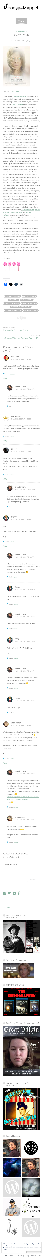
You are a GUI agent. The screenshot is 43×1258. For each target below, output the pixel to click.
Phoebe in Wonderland (21, 307)
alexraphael (16, 416)
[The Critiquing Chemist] (31, 1208)
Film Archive (21, 32)
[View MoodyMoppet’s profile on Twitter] (10, 893)
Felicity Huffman (12, 303)
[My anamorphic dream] (31, 1188)
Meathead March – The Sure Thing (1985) (22, 337)
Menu (22, 21)
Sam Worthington (14, 310)
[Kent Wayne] (12, 1207)
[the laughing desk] (12, 1148)
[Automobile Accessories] (12, 1187)
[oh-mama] (31, 1168)
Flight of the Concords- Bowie (15, 329)
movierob (15, 356)
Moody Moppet (27, 41)
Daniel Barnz (14, 91)
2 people (12, 758)
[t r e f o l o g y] (12, 1168)
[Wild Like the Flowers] (12, 1227)
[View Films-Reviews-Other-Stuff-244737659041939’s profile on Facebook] (5, 893)
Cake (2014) (13, 300)
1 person (12, 374)
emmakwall (16, 722)
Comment (33, 880)
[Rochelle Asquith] (31, 1148)
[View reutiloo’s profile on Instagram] (15, 893)
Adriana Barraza (13, 296)
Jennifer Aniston (29, 303)
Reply (5, 378)
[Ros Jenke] (31, 1227)
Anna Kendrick (29, 296)
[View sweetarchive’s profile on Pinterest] (19, 893)
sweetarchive (20, 386)
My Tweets (6, 907)
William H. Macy (31, 310)
